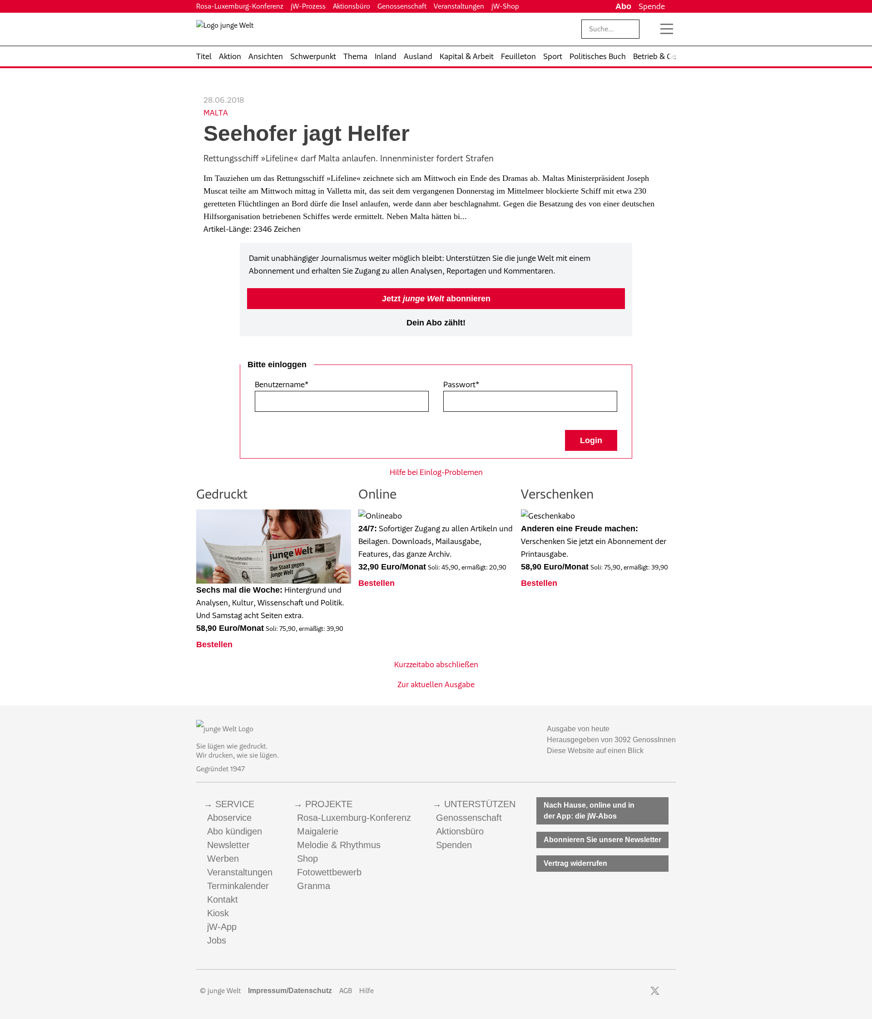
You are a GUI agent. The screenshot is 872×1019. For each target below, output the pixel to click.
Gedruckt (222, 493)
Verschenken (557, 493)
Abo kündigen (234, 831)
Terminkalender (238, 886)
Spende (652, 6)
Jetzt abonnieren (436, 298)
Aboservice (229, 818)
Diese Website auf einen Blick (595, 750)
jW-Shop (505, 6)
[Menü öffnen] (667, 29)
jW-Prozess (308, 6)
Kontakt (222, 899)
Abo (623, 6)
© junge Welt (220, 990)
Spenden (454, 845)
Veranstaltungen (459, 6)
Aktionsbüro (351, 6)
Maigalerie (317, 831)
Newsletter (228, 845)
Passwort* (461, 385)
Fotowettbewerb (329, 872)
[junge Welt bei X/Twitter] (655, 990)
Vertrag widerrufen (575, 863)
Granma (313, 886)
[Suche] (650, 29)
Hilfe (366, 990)
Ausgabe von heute (578, 729)
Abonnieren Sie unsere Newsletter (602, 840)
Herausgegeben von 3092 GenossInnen (611, 740)
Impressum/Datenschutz (290, 990)
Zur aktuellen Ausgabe (436, 684)
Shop (307, 859)
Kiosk (218, 913)
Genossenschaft (401, 6)
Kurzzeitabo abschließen (436, 664)
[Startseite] (224, 31)
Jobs (216, 940)
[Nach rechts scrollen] (672, 56)
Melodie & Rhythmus (339, 845)
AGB (345, 990)
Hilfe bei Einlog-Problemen (436, 472)
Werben (223, 859)
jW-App (222, 927)
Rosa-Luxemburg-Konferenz (239, 6)
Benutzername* (281, 385)
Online (377, 493)
